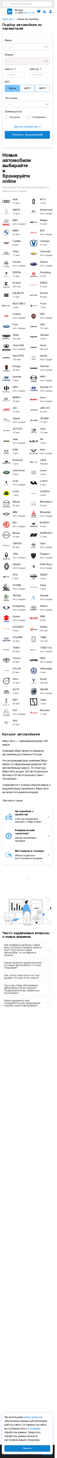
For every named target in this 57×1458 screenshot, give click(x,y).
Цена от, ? (10, 69)
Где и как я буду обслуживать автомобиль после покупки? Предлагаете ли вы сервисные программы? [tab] (21, 989)
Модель (9, 55)
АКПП (27, 88)
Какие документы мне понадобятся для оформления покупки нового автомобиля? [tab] (22, 1003)
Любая (12, 88)
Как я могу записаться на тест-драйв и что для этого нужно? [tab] (22, 976)
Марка (8, 40)
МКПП (42, 88)
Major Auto (8, 19)
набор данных (32, 1417)
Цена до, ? (35, 69)
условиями (34, 1429)
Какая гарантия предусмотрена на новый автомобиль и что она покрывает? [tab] (23, 965)
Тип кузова (11, 98)
